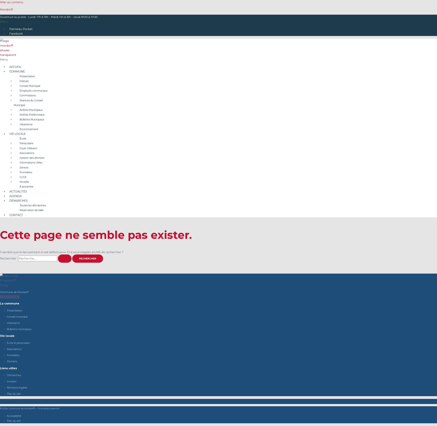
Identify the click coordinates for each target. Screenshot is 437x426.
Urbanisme (26, 124)
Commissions (28, 95)
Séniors (24, 167)
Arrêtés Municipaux (31, 109)
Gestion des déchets (32, 157)
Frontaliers (26, 172)
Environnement (29, 129)
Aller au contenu (11, 2)
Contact (16, 215)
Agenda (15, 196)
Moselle (24, 181)
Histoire (24, 81)
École (23, 138)
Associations (27, 153)
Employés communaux (33, 90)
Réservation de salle (32, 210)
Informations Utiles (31, 162)
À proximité (26, 186)
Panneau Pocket (21, 29)
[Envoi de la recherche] (65, 259)
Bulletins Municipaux (32, 119)
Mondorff (6, 9)
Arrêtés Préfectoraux (32, 114)
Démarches (18, 200)
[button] (218, 21)
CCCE (23, 177)
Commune (17, 71)
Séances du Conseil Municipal (28, 103)
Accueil (15, 67)
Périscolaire (26, 143)
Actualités (18, 191)
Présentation (27, 76)
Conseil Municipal (30, 85)
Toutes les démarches (33, 205)
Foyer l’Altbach (28, 148)
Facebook (16, 33)
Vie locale (17, 134)
